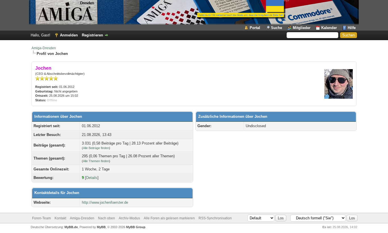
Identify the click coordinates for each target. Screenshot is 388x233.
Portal (255, 28)
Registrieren (92, 35)
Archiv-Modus (129, 218)
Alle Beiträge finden (96, 148)
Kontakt (60, 218)
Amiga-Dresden (44, 48)
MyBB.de (71, 227)
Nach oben (106, 218)
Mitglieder (301, 28)
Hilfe (352, 28)
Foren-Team (41, 218)
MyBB (101, 227)
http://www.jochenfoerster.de (105, 202)
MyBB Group (135, 227)
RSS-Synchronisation (215, 218)
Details (91, 178)
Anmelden (69, 35)
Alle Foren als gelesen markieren (169, 218)
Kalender (329, 28)
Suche (276, 28)
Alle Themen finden (96, 161)
